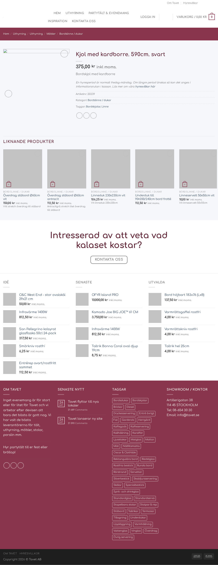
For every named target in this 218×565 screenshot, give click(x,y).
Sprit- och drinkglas (126, 491)
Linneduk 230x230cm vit (108, 195)
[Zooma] (8, 93)
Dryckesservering (124, 413)
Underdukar (138, 517)
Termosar (148, 511)
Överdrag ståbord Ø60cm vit (21, 197)
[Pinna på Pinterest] (93, 115)
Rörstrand (119, 472)
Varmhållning (143, 524)
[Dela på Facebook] (79, 115)
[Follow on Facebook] (202, 3)
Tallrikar (133, 511)
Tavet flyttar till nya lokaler (83, 403)
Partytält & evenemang (109, 13)
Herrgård (144, 420)
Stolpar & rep (148, 504)
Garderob (128, 420)
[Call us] (213, 3)
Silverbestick (121, 478)
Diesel (130, 407)
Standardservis (145, 498)
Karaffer (137, 433)
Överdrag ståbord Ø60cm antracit (65, 197)
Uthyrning (75, 13)
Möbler (51, 34)
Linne (105, 106)
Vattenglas (120, 530)
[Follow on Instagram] (205, 3)
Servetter (136, 472)
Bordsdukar (120, 400)
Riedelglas (148, 459)
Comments (77, 410)
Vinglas (136, 530)
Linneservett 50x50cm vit (196, 195)
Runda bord (144, 465)
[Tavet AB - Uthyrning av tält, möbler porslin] (21, 17)
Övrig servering (123, 537)
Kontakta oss (84, 21)
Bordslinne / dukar (71, 34)
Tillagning (119, 517)
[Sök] (47, 13)
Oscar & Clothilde (124, 452)
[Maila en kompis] (86, 115)
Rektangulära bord (125, 459)
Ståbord (118, 511)
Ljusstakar (120, 439)
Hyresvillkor (190, 3)
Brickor (117, 407)
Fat (115, 420)
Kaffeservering (140, 426)
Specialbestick (135, 485)
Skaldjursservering (145, 478)
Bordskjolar (93, 106)
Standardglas (122, 498)
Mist (116, 446)
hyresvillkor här (145, 86)
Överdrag (151, 530)
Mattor (149, 439)
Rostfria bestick (123, 465)
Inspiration (57, 21)
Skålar (117, 485)
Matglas (136, 439)
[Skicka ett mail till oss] (209, 3)
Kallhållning (120, 433)
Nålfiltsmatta (131, 446)
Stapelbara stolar (124, 504)
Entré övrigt (146, 413)
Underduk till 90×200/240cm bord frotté (153, 197)
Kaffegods (119, 426)
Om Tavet (173, 3)
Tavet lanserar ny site (85, 418)
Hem (57, 13)
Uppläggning (122, 524)
